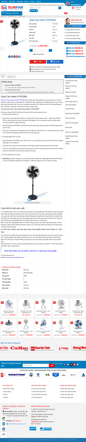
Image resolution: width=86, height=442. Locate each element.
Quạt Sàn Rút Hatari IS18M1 (60, 331)
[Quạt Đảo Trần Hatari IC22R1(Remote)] (78, 304)
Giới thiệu (12, 1)
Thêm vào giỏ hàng (38, 54)
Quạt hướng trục (70, 118)
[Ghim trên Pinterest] (17, 56)
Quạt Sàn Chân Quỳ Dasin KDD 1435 (8, 311)
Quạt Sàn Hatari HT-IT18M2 (60, 311)
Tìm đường (4, 420)
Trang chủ (4, 1)
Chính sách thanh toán (39, 391)
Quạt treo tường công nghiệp (71, 142)
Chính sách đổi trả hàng (73, 38)
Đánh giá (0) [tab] (11, 76)
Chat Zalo (4, 425)
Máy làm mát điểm (70, 92)
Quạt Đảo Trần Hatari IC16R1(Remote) (26, 311)
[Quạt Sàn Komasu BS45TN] (78, 324)
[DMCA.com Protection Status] (32, 428)
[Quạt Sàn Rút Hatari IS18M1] (61, 324)
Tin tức (32, 1)
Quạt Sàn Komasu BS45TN (78, 331)
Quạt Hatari (21, 16)
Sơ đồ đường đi (37, 397)
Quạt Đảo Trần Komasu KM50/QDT (8, 331)
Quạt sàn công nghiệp (72, 132)
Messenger (3, 431)
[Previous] (2, 353)
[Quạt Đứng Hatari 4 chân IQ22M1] (43, 304)
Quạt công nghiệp (70, 104)
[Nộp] (59, 7)
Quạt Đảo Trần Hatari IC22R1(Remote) (78, 311)
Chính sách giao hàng (67, 388)
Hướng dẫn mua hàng (72, 29)
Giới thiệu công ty (9, 388)
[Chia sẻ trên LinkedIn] (19, 56)
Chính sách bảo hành (72, 35)
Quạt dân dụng (12, 16)
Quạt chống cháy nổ (71, 101)
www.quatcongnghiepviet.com (15, 257)
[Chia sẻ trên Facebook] (9, 56)
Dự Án (26, 1)
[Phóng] (2, 48)
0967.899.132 (76, 20)
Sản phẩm (20, 1)
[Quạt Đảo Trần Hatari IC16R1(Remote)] (26, 304)
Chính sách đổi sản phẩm (68, 391)
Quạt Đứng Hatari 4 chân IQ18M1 (26, 331)
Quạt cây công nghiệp (48, 251)
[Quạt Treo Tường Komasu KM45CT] (43, 324)
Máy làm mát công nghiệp (70, 87)
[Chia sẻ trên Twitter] (12, 56)
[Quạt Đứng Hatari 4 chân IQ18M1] (26, 324)
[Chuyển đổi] (82, 81)
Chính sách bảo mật (67, 397)
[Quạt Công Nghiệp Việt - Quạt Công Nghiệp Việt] (13, 7)
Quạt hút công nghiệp (71, 123)
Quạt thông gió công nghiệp (71, 137)
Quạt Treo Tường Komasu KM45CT (43, 331)
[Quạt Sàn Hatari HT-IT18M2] (61, 304)
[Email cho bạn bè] (14, 56)
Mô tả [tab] (3, 76)
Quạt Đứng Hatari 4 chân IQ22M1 (43, 311)
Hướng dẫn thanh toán (73, 32)
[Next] (6, 47)
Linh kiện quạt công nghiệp (71, 82)
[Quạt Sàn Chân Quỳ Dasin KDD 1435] (9, 304)
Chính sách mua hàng (38, 388)
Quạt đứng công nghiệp (72, 113)
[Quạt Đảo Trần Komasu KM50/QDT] (9, 324)
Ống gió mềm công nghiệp (71, 97)
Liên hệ (38, 1)
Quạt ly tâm (68, 127)
